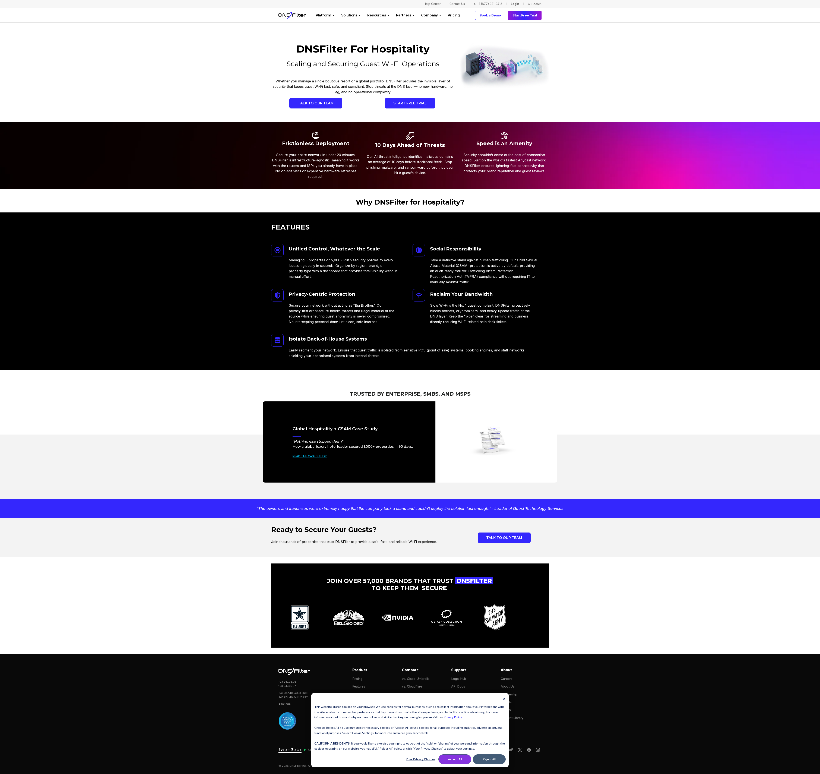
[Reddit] (511, 750)
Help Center (432, 4)
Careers (506, 679)
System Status (290, 749)
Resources (376, 15)
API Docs (458, 686)
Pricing (454, 15)
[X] (520, 750)
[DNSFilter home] (292, 15)
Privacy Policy (453, 717)
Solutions (349, 15)
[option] (410, 442)
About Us (507, 686)
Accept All (455, 759)
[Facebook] (529, 750)
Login (515, 4)
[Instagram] (538, 750)
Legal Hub (458, 679)
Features (358, 686)
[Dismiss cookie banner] (504, 698)
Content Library (512, 718)
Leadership (509, 694)
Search (537, 4)
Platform (323, 15)
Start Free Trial (524, 15)
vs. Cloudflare (412, 686)
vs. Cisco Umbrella (415, 679)
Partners (403, 15)
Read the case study (310, 456)
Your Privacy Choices (420, 759)
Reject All (489, 759)
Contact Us (457, 4)
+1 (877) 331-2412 (489, 4)
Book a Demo (490, 15)
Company (429, 15)
